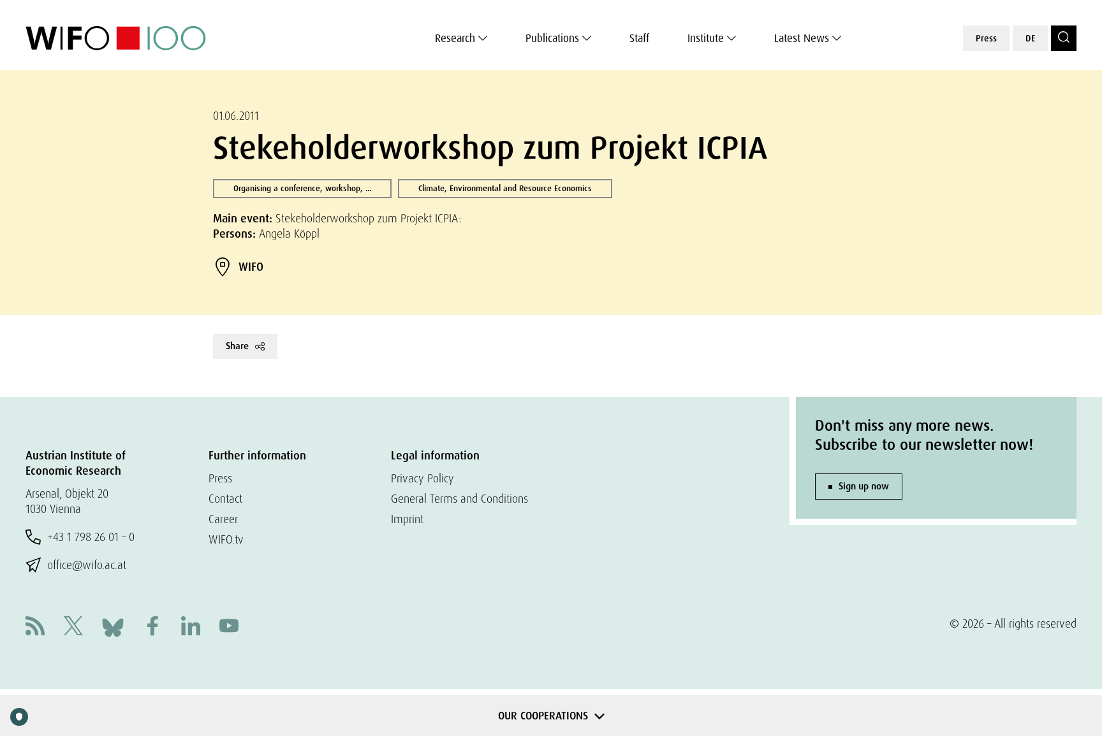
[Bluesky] (113, 626)
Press (986, 38)
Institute (705, 38)
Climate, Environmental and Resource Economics (505, 188)
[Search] (1063, 38)
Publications (552, 38)
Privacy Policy (422, 478)
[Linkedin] (190, 627)
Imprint (407, 519)
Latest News (801, 38)
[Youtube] (229, 627)
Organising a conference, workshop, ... (302, 188)
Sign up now (864, 486)
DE (1030, 38)
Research (455, 38)
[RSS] (35, 627)
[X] (73, 627)
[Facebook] (152, 627)
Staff (639, 38)
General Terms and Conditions (459, 498)
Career (223, 519)
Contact (225, 498)
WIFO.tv (226, 539)
